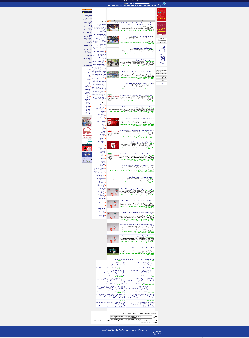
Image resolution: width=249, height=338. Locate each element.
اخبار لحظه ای (87, 93)
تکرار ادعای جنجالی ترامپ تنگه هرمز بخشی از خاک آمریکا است (141, 294)
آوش (89, 82)
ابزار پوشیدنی (102, 136)
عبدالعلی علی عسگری (100, 129)
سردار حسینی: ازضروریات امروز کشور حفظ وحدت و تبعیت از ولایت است (99, 88)
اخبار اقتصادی (87, 89)
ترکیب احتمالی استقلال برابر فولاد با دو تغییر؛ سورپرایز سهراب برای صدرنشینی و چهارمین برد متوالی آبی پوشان (103, 289)
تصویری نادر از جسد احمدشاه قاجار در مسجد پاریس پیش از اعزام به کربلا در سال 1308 (137, 298)
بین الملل (113, 5)
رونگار (153, 49)
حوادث (117, 5)
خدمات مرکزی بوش (88, 65)
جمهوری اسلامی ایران (132, 111)
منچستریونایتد (102, 209)
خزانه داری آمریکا (101, 181)
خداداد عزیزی (102, 156)
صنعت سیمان (102, 145)
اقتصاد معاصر (87, 113)
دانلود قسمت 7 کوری (121, 304)
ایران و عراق (102, 134)
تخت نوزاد (90, 28)
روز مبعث (103, 119)
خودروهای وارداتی (101, 114)
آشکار (89, 76)
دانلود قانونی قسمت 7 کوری (119, 303)
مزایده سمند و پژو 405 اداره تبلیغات (118, 270)
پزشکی (128, 5)
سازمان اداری (102, 155)
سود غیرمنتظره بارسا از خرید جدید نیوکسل (146, 275)
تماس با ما (148, 0)
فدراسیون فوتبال (151, 77)
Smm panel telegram (87, 13)
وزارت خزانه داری (101, 191)
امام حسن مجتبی (101, 206)
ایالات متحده (122, 206)
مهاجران (149, 65)
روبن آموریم (102, 164)
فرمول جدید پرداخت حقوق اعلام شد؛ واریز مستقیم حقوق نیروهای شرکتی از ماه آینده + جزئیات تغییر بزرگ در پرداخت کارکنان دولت (99, 286)
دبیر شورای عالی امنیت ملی (99, 171)
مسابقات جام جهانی (150, 54)
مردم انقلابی (102, 158)
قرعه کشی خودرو (101, 146)
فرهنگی (132, 5)
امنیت (140, 53)
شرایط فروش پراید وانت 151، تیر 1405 (146, 286)
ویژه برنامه (103, 166)
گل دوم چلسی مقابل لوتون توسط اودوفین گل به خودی (114, 281)
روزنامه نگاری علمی (101, 109)
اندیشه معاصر (118, 284)
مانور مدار (103, 126)
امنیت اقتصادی (102, 215)
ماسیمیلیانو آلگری (101, 179)
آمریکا (142, 30)
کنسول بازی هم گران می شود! (148, 279)
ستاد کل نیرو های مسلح (100, 175)
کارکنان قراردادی (101, 189)
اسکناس (88, 96)
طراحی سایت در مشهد (87, 26)
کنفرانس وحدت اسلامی (100, 108)
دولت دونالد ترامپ (101, 182)
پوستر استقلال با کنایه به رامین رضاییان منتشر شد (144, 263)
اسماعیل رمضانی (101, 202)
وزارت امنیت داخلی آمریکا (126, 65)
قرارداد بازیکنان (102, 188)
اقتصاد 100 (88, 106)
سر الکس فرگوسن (101, 208)
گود (104, 118)
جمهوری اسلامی (120, 111)
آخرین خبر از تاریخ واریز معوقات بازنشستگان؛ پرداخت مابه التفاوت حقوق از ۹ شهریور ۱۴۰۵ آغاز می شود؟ (104, 290)
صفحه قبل (152, 22)
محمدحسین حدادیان (101, 185)
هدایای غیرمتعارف (101, 125)
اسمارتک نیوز (87, 97)
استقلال (88, 95)
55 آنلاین (88, 69)
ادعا (113, 87)
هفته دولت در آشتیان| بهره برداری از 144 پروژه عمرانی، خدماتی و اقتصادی (110, 267)
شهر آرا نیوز (151, 237)
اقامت (138, 65)
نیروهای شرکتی (102, 149)
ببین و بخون (152, 166)
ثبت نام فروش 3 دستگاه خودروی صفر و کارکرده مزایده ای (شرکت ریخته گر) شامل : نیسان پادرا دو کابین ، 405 (103, 273)
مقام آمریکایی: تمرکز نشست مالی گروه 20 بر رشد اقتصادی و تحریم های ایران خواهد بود (99, 53)
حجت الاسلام (102, 162)
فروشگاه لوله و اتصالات (87, 36)
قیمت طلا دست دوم (88, 16)
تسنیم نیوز (152, 61)
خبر (160, 0)
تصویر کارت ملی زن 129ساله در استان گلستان (145, 262)
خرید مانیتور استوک (88, 50)
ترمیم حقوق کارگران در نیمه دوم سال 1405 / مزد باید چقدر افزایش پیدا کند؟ (110, 294)
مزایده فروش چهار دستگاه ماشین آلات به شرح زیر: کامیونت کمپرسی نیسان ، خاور (109, 272)
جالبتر (153, 72)
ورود (94, 0)
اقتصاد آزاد (119, 292)
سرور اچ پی (89, 40)
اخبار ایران (88, 90)
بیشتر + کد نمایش (161, 83)
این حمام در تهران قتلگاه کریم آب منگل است (145, 267)
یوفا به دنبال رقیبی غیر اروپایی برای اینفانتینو (145, 272)
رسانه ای (149, 43)
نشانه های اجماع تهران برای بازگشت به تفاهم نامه (144, 264)
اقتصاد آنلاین (87, 110)
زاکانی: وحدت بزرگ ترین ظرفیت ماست (117, 262)
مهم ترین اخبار (102, 205)
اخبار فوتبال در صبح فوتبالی (120, 276)
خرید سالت (90, 56)
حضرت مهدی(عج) (101, 159)
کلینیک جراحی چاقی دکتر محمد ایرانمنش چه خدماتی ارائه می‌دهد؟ (112, 305)
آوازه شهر (88, 80)
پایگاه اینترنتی (102, 195)
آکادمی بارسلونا (102, 196)
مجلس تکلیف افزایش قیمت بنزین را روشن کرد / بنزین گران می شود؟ (111, 298)
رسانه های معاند (102, 199)
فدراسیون (125, 77)
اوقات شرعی (153, 0)
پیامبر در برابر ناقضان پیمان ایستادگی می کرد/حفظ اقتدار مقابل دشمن (111, 265)
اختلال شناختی (102, 148)
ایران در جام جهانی (138, 253)
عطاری (90, 35)
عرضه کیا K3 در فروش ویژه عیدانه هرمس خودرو (144, 290)
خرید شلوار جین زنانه (88, 22)
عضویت (91, 0)
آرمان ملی (88, 73)
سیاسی (148, 5)
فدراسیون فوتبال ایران (132, 77)
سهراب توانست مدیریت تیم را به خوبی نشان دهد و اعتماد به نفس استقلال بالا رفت (99, 34)
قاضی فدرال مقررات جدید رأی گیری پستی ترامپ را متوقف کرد (112, 264)
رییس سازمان (102, 165)
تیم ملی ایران (129, 147)
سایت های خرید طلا (88, 15)
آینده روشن (88, 85)
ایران (129, 30)
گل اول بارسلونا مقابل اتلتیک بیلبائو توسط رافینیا (115, 283)
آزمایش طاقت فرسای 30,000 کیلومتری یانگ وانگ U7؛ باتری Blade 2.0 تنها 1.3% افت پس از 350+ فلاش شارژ (132, 288)
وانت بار (90, 48)
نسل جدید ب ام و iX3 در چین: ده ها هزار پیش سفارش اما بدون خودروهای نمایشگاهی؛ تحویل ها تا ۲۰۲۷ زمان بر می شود (131, 287)
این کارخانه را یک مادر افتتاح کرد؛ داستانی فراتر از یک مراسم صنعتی (111, 297)
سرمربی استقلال (101, 203)
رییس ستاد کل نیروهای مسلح (99, 169)
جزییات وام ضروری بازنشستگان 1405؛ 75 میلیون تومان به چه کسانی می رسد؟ (109, 295)
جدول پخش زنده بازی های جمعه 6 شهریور (146, 302)
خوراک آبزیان (102, 138)
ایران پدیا (90, 25)
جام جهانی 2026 (151, 148)
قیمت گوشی (89, 23)
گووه (104, 131)
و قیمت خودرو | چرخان (146, 284)
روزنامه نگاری (102, 116)
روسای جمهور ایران (101, 183)
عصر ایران (152, 178)
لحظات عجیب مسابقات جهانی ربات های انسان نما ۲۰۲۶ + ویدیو (142, 281)
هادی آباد (103, 135)
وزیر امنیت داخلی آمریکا (149, 30)
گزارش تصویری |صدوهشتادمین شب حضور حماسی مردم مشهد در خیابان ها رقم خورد (99, 98)
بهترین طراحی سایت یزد (87, 49)
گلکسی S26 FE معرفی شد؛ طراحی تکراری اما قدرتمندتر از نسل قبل (140, 280)
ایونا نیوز (149, 292)
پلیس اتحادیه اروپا (101, 132)
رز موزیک (90, 63)
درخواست (142, 65)
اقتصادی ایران (102, 152)
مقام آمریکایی (102, 151)
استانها (109, 5)
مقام (121, 30)
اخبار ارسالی (87, 87)
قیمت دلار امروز (89, 43)
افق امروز (88, 103)
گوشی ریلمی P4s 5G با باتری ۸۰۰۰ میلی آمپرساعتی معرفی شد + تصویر (140, 283)
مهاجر (146, 65)
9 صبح (89, 72)
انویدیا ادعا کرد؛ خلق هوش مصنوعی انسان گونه (145, 278)
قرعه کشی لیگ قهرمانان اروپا (99, 168)
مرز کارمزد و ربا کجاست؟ (100, 59)
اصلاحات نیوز (87, 99)
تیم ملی (125, 231)
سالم (104, 144)
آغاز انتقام (103, 122)
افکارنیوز (88, 104)
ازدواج (135, 135)
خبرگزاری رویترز (102, 193)
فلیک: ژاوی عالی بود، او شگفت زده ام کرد (146, 306)
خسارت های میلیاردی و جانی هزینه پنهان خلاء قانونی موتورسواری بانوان (140, 297)
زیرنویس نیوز (151, 108)
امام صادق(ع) (102, 107)
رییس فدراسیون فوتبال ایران (131, 170)
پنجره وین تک (89, 42)
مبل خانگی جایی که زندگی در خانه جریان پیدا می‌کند (115, 306)
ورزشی (136, 5)
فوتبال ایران (142, 78)
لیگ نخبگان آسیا (102, 198)
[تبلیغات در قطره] (87, 12)
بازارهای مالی (102, 213)
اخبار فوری (88, 92)
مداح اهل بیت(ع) (102, 211)
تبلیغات (120, 300)
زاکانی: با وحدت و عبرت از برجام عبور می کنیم (116, 263)
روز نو (149, 260)
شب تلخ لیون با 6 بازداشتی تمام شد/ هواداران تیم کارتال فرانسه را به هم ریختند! (139, 270)
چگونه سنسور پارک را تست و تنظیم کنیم (146, 289)
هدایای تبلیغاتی (89, 55)
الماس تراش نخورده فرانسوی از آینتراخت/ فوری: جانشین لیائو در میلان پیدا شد (139, 304)
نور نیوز (152, 37)
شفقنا (153, 119)
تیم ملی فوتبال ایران (137, 42)
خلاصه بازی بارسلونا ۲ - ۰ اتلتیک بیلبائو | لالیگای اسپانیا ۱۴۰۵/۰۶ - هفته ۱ (111, 279)
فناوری (121, 5)
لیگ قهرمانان (102, 104)
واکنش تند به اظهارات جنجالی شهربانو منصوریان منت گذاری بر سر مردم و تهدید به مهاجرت (136, 295)
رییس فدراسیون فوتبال (138, 101)
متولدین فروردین (102, 192)
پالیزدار (103, 124)
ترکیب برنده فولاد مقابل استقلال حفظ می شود (145, 271)
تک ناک (149, 276)
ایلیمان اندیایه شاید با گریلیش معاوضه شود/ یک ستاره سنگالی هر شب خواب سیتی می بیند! (136, 303)
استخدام (143, 0)
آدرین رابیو (103, 111)
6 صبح (89, 70)
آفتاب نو (88, 79)
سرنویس (149, 300)
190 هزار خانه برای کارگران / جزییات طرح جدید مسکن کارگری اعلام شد (111, 296)
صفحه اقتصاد (151, 190)
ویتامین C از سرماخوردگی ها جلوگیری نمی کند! (145, 273)
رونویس (152, 84)
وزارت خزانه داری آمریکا (100, 172)
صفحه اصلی (164, 0)
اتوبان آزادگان (102, 201)
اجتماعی (140, 5)
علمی (125, 5)
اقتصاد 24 (88, 107)
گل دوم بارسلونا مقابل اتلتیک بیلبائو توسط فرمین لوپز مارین (113, 278)
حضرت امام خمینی (101, 115)
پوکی (104, 128)
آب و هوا (157, 0)
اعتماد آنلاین (88, 102)
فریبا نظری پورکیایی (101, 121)
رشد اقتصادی (102, 112)
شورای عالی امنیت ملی (100, 176)
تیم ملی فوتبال (126, 42)
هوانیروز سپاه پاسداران (100, 139)
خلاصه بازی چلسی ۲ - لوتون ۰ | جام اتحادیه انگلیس (115, 280)
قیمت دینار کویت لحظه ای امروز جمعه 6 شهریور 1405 (143, 296)
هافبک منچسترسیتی (101, 186)
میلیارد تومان (102, 216)
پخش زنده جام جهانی (88, 38)
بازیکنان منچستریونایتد (101, 174)
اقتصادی (144, 5)
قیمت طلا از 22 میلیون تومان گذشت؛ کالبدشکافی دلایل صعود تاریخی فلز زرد (110, 302)
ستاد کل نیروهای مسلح (100, 178)
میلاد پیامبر (103, 161)
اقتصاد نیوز (88, 114)
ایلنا (153, 143)
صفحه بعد (147, 22)
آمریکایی (139, 30)
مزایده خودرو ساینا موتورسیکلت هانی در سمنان (115, 271)
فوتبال (138, 78)
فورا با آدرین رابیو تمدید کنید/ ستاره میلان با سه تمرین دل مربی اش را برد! (140, 305)
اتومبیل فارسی (87, 86)
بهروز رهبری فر (102, 212)
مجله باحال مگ (89, 18)
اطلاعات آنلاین (87, 100)
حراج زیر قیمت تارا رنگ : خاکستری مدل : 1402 (115, 275)
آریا (89, 75)
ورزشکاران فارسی (101, 141)
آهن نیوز (88, 83)
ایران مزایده (119, 268)
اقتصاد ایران (87, 112)
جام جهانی (124, 53)
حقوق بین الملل (133, 30)
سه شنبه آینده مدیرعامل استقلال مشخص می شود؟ (144, 265)
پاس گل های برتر (101, 142)
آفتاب (89, 77)
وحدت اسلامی (102, 105)
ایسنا (153, 26)
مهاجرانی (134, 65)
